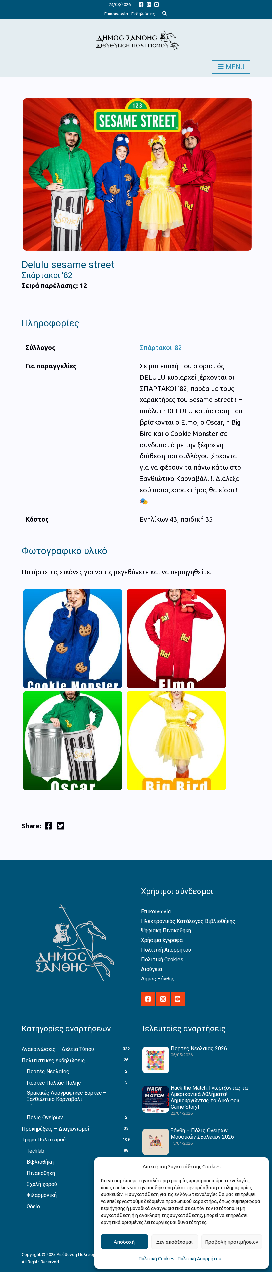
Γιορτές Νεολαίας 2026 (199, 1048)
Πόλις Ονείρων (45, 1117)
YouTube (156, 4)
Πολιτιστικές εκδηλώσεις (53, 1060)
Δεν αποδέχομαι (174, 1242)
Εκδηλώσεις (143, 13)
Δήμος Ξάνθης (158, 979)
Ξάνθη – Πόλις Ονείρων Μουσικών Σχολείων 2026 (202, 1133)
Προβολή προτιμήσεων (231, 1242)
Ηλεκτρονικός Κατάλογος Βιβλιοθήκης (188, 921)
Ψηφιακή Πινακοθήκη (166, 931)
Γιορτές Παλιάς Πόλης (54, 1083)
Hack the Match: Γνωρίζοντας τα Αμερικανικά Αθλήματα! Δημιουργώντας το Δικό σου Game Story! (209, 1097)
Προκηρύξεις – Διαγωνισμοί (55, 1129)
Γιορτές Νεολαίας (48, 1071)
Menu (234, 67)
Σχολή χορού (42, 1184)
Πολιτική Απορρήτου (199, 1258)
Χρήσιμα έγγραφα (162, 940)
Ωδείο (33, 1206)
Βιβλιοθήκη (40, 1162)
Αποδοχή (124, 1242)
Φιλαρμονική (42, 1195)
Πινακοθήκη (41, 1173)
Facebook (141, 4)
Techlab (35, 1151)
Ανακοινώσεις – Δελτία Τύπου (58, 1049)
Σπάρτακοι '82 (161, 347)
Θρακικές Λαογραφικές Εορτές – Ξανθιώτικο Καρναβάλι (66, 1096)
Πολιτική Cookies (156, 1258)
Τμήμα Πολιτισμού (44, 1140)
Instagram (148, 4)
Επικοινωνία (116, 13)
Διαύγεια (151, 969)
